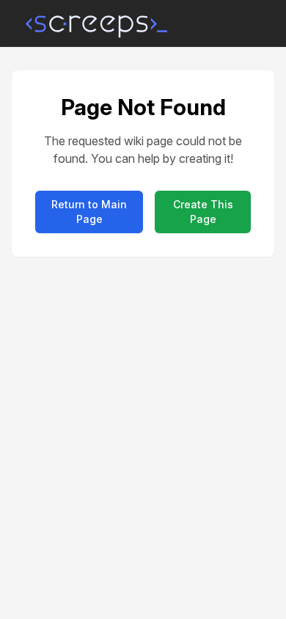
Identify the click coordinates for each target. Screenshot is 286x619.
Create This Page (203, 211)
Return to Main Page (89, 211)
